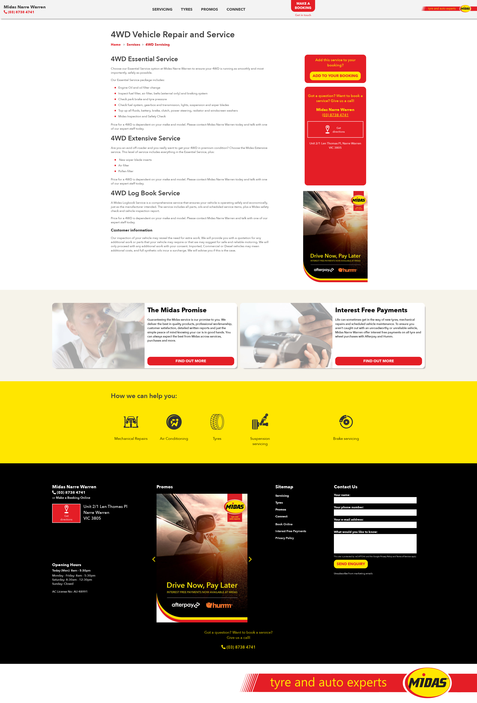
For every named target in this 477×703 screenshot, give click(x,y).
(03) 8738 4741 (20, 12)
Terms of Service (403, 556)
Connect (236, 9)
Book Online (284, 524)
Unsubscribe (341, 573)
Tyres (186, 9)
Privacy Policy (284, 538)
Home (116, 44)
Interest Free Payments (290, 531)
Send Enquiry (351, 563)
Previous (154, 558)
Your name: (342, 495)
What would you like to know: (356, 532)
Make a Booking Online (73, 498)
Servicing (162, 9)
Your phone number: (349, 507)
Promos (209, 9)
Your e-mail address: (349, 520)
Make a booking (303, 5)
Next (250, 558)
